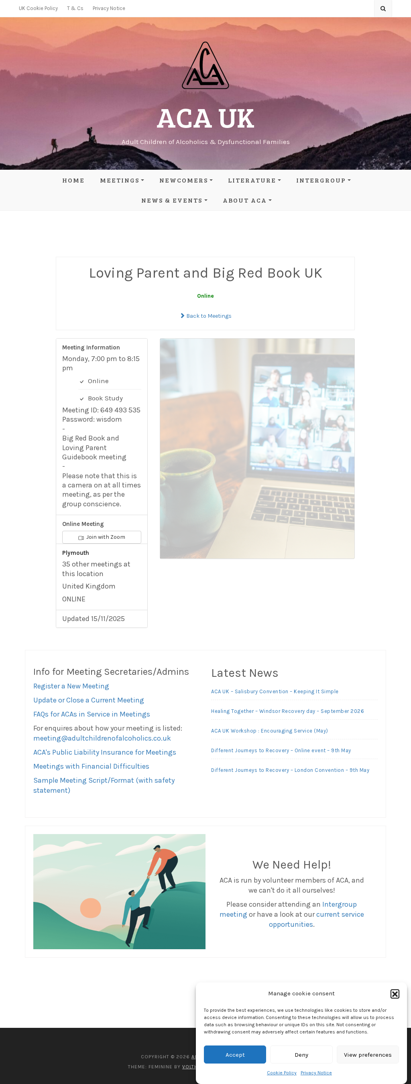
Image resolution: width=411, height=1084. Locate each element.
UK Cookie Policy (38, 8)
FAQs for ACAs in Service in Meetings (91, 714)
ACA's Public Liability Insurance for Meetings (104, 752)
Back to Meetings (208, 316)
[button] (395, 994)
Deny (301, 1054)
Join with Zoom (105, 537)
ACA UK (205, 116)
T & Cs (75, 8)
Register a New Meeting (71, 686)
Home (73, 180)
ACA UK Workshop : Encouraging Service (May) (269, 731)
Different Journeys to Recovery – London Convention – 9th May (290, 770)
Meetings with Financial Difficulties (91, 766)
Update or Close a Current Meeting (88, 700)
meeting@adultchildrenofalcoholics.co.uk (102, 738)
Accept (235, 1054)
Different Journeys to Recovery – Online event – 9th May (281, 750)
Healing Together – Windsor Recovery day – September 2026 (287, 711)
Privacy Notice (316, 1073)
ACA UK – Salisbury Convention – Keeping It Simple (275, 691)
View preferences (368, 1054)
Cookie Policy (282, 1073)
